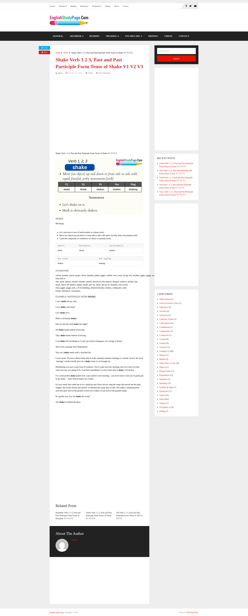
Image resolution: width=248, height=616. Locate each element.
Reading (73, 6)
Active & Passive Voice (169, 303)
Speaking (83, 6)
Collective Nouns (166, 319)
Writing (107, 6)
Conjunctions (164, 331)
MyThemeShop (192, 612)
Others (162, 367)
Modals (162, 359)
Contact (125, 6)
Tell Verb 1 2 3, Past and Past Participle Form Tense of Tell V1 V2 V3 (129, 516)
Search (176, 59)
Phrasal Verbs (164, 371)
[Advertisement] (99, 95)
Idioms (162, 355)
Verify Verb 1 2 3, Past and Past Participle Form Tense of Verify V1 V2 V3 (99, 516)
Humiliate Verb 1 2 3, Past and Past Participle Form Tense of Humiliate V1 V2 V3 (68, 516)
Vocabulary (96, 6)
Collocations (164, 323)
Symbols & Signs (166, 387)
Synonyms (163, 391)
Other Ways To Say (167, 363)
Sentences (163, 379)
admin (60, 73)
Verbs (90, 73)
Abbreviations (165, 299)
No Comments (104, 73)
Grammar (62, 6)
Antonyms (163, 315)
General (52, 6)
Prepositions (164, 375)
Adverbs (162, 311)
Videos (116, 6)
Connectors (164, 335)
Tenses (162, 395)
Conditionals (164, 327)
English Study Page (57, 612)
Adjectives (163, 307)
